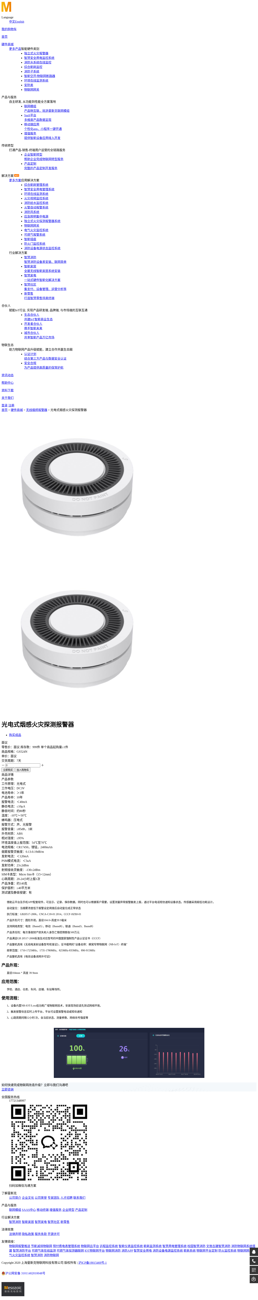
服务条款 (41, 1234)
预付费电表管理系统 (66, 1246)
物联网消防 (113, 1250)
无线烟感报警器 (36, 410)
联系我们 (79, 1197)
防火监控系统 (227, 1250)
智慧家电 (41, 1222)
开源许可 (54, 1234)
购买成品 (15, 735)
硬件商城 (8, 44)
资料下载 (8, 390)
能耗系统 (190, 1250)
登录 (5, 405)
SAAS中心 (29, 1209)
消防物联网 (51, 1255)
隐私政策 (28, 1234)
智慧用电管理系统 (174, 1246)
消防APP (127, 1250)
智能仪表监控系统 (131, 1246)
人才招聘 (66, 1197)
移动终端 (43, 1209)
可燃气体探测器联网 (70, 1250)
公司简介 (15, 1197)
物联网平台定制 (207, 1250)
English (19, 21)
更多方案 (15, 180)
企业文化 (28, 1197)
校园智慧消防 (196, 1246)
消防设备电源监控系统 (168, 1250)
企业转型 (68, 1209)
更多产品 (15, 48)
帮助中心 (8, 382)
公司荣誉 (41, 1197)
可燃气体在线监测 (44, 1250)
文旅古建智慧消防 (218, 1246)
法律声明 (15, 1234)
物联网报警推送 (19, 1246)
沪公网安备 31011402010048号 (25, 1273)
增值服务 (55, 1209)
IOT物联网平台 (95, 1250)
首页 (5, 36)
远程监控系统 (109, 1246)
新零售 (65, 1222)
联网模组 (15, 1209)
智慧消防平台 (22, 1250)
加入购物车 (23, 770)
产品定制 (81, 1209)
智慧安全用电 (143, 1250)
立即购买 (8, 770)
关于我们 (8, 397)
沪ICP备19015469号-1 (92, 1262)
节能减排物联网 (41, 1246)
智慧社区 (54, 1222)
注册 (11, 405)
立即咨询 (8, 1089)
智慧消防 (15, 1222)
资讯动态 (8, 375)
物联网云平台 (90, 1246)
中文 (12, 21)
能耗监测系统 (153, 1246)
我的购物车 (9, 29)
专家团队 (54, 1197)
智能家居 (28, 1222)
